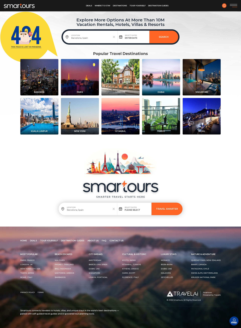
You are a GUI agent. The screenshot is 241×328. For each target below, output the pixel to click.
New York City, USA (30, 269)
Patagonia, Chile (200, 269)
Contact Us (116, 240)
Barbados (60, 277)
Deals (89, 5)
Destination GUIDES (158, 5)
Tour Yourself (138, 5)
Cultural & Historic (134, 254)
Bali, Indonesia (63, 269)
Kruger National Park (203, 277)
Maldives (60, 260)
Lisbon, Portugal (98, 277)
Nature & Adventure (203, 254)
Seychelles (167, 277)
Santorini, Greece (64, 273)
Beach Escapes (63, 254)
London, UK (26, 264)
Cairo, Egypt (128, 273)
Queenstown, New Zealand (206, 260)
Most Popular (29, 254)
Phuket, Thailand (64, 264)
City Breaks (96, 254)
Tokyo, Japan (27, 273)
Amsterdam (95, 260)
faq (104, 240)
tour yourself (49, 240)
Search (164, 37)
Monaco (165, 260)
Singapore (94, 273)
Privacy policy (27, 292)
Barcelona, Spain (98, 264)
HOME (23, 240)
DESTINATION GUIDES (72, 240)
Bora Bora (166, 264)
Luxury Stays (168, 254)
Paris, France (27, 260)
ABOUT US (93, 240)
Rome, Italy (26, 277)
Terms (40, 292)
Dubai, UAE (94, 269)
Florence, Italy (130, 277)
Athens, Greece (130, 269)
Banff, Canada (198, 264)
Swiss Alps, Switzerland (204, 273)
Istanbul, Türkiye (131, 264)
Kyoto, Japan (129, 260)
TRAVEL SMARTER (167, 209)
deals (33, 240)
